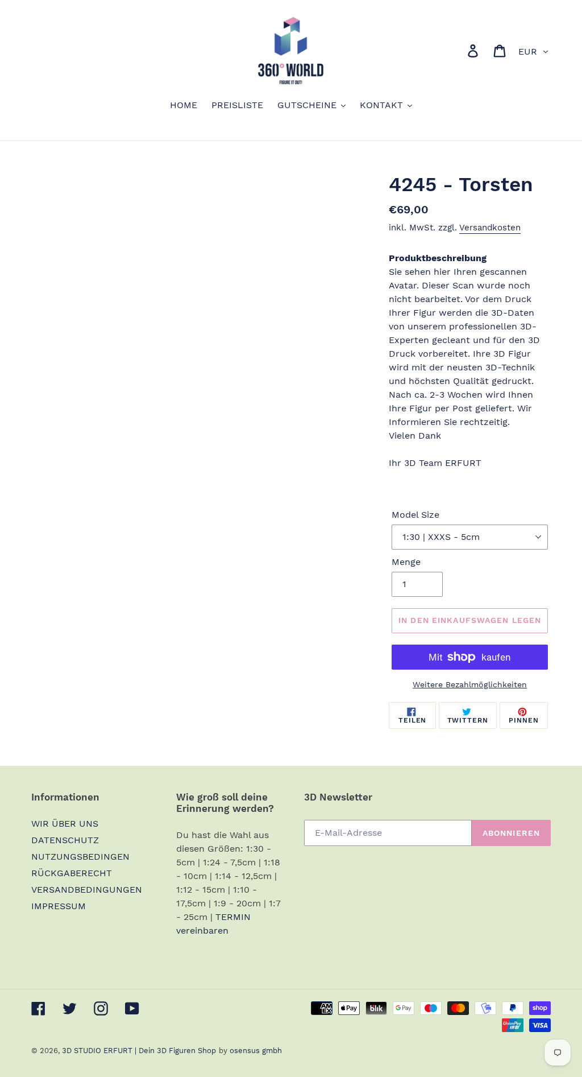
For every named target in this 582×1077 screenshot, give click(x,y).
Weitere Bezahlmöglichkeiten (470, 684)
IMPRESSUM (58, 906)
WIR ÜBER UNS (64, 823)
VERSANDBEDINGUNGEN (86, 889)
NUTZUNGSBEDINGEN (80, 856)
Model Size (415, 514)
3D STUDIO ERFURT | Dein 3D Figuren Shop (139, 1050)
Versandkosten (490, 227)
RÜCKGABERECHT (71, 873)
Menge (406, 561)
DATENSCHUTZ (65, 840)
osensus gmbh (256, 1050)
